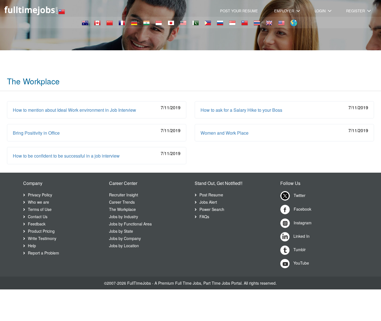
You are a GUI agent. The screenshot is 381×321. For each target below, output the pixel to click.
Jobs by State (121, 231)
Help (32, 245)
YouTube (300, 263)
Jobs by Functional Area (130, 224)
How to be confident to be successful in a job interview (66, 156)
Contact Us (37, 216)
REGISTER (356, 10)
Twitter (299, 195)
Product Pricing (41, 231)
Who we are (38, 202)
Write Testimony (42, 238)
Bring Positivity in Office (36, 133)
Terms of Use (40, 209)
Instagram (302, 222)
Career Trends (122, 202)
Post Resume (211, 195)
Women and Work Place (225, 133)
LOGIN (321, 10)
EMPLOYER (284, 10)
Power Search (211, 209)
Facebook (302, 209)
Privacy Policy (40, 195)
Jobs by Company (125, 238)
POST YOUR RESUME (239, 10)
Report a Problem (43, 253)
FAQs (204, 216)
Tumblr (299, 249)
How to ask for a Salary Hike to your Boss (241, 110)
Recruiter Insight (123, 195)
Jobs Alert (208, 202)
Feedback (36, 224)
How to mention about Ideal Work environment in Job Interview (74, 110)
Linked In (301, 236)
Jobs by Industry (123, 216)
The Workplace (122, 209)
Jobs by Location (124, 245)
